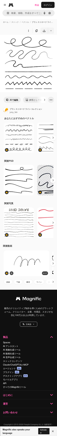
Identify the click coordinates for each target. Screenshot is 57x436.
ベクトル (25, 22)
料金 (37, 4)
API (4, 383)
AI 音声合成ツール (12, 357)
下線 (18, 282)
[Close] (52, 431)
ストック (15, 22)
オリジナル (21, 40)
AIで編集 (14, 99)
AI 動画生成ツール (12, 353)
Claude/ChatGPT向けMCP (15, 364)
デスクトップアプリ (15, 375)
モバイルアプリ (10, 379)
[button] (28, 324)
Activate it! (43, 431)
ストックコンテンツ (12, 360)
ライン (39, 282)
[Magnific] (28, 299)
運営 (5, 403)
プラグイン (11, 372)
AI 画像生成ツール (12, 349)
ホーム (6, 22)
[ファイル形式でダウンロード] (51, 31)
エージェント (12, 368)
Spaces (6, 342)
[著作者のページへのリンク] (6, 110)
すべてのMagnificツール (14, 386)
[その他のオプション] (28, 31)
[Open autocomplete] (7, 13)
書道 (28, 282)
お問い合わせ (10, 412)
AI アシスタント (10, 346)
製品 (5, 337)
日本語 (28, 324)
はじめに (8, 395)
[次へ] (44, 100)
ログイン (48, 4)
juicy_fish (13, 112)
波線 (8, 282)
